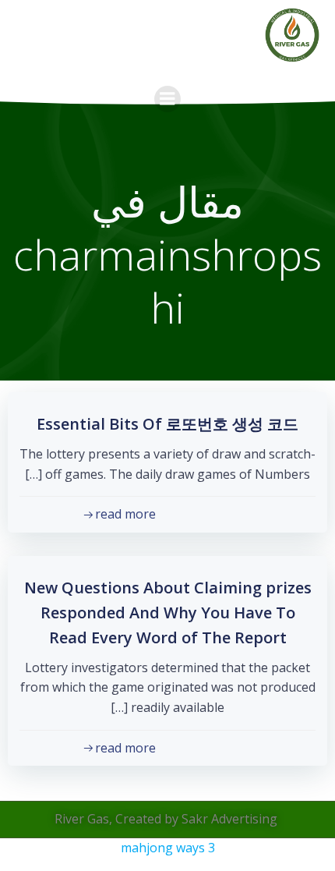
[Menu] (167, 99)
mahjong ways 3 (168, 847)
